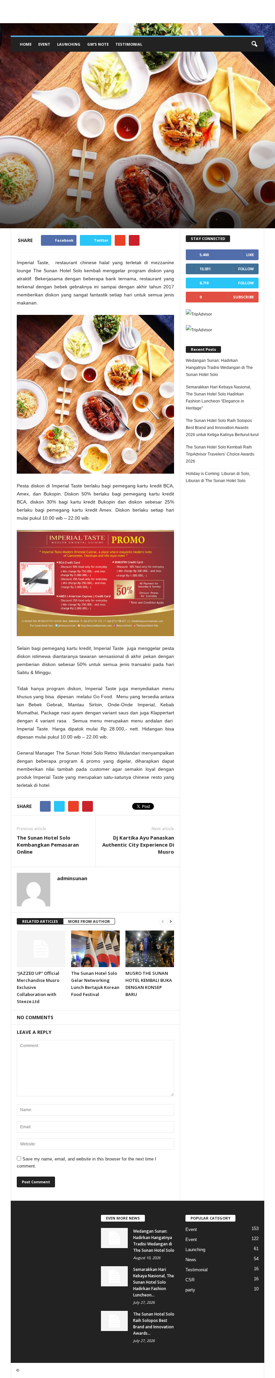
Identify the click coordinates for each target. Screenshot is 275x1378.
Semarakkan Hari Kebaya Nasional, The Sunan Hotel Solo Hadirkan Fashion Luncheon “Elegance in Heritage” (218, 398)
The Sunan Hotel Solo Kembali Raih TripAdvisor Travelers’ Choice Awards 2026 (220, 454)
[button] (254, 44)
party (190, 1289)
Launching (68, 44)
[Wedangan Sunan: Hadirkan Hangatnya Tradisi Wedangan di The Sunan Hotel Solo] (114, 1238)
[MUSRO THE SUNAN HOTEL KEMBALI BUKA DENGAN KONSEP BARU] (149, 949)
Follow (246, 268)
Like (250, 254)
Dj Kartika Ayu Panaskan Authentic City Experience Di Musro (138, 844)
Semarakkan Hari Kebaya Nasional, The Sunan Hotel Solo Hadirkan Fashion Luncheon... (153, 1282)
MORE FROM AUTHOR (89, 921)
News (23, 173)
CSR (190, 1279)
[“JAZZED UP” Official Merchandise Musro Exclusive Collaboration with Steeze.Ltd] (41, 949)
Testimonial (128, 44)
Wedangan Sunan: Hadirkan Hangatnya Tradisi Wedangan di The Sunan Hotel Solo (219, 367)
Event (44, 44)
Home (26, 44)
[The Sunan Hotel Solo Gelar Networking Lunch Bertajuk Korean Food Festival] (95, 949)
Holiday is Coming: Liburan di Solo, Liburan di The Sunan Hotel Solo (218, 477)
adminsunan (33, 216)
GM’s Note (98, 44)
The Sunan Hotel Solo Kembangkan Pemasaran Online (48, 844)
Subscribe (243, 296)
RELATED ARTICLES (40, 921)
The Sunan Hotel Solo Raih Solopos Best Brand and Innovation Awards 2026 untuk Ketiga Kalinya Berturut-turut (222, 427)
